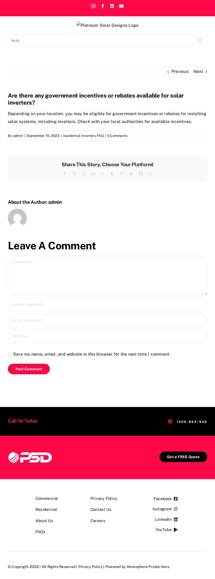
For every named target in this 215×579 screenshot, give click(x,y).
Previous (180, 71)
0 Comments (117, 136)
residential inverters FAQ (83, 136)
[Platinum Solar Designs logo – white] (30, 453)
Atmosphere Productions (148, 567)
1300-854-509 (192, 422)
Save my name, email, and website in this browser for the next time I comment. (91, 354)
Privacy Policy (90, 567)
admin (18, 136)
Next (198, 71)
